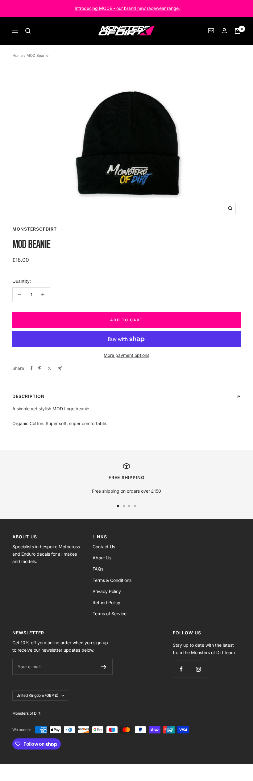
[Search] (28, 31)
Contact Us (104, 546)
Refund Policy (106, 602)
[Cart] (237, 31)
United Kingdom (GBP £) (37, 695)
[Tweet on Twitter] (49, 368)
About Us (102, 557)
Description (28, 396)
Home (17, 55)
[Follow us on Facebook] (181, 669)
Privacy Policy (107, 591)
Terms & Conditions (112, 580)
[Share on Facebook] (31, 368)
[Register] (103, 667)
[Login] (224, 30)
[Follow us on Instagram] (198, 669)
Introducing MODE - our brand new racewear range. (127, 8)
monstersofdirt (34, 229)
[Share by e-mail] (60, 368)
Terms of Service (109, 613)
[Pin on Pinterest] (39, 368)
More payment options (126, 355)
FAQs (98, 568)
